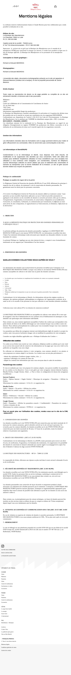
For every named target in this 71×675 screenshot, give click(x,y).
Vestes (2, 574)
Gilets (2, 581)
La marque (4, 611)
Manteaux (3, 576)
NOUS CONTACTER (6, 552)
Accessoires (4, 588)
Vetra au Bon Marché (6, 634)
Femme (3, 593)
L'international (4, 616)
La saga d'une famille (6, 609)
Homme (3, 572)
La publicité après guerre (7, 632)
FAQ (2, 620)
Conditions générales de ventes (8, 647)
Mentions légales (5, 644)
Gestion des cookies (6, 650)
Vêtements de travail (8, 568)
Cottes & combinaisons (7, 600)
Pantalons (3, 579)
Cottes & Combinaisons (7, 583)
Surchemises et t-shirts (6, 586)
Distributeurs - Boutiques (7, 622)
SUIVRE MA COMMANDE (8, 549)
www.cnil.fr (8, 413)
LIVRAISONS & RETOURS (8, 555)
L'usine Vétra (4, 629)
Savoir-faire (4, 613)
